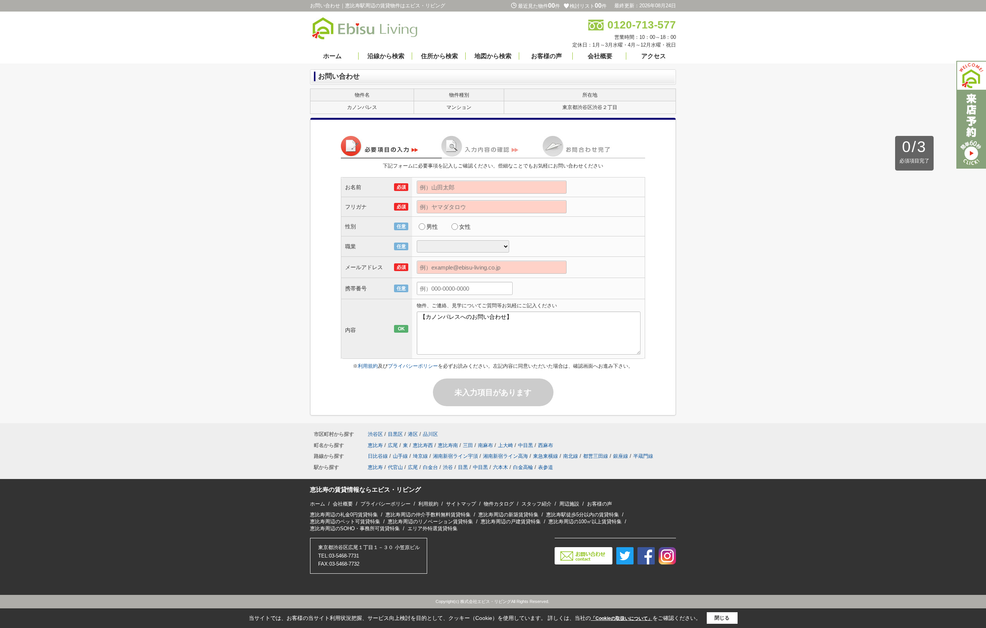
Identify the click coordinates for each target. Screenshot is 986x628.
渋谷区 (375, 434)
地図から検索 (493, 56)
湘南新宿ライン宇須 (455, 456)
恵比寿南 (448, 445)
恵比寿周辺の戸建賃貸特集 (511, 521)
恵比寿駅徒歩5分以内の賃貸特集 (582, 514)
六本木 (500, 467)
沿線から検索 (385, 56)
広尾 (393, 445)
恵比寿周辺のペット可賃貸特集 (345, 521)
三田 (468, 445)
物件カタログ (499, 504)
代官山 (395, 467)
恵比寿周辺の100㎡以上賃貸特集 (585, 521)
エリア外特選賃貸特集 (432, 528)
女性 (465, 226)
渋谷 (448, 467)
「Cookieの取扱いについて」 (621, 618)
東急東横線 (545, 456)
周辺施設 (569, 504)
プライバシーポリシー (413, 366)
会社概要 (600, 56)
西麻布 (545, 445)
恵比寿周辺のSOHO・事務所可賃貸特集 (355, 528)
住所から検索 (439, 56)
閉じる (721, 618)
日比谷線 (378, 456)
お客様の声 (546, 56)
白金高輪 (523, 467)
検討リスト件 (588, 6)
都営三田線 (595, 456)
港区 (413, 434)
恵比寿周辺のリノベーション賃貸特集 (430, 521)
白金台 (430, 467)
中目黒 (525, 445)
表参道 (545, 467)
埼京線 (420, 456)
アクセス (653, 56)
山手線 (400, 456)
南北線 (570, 456)
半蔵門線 (643, 456)
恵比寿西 (423, 445)
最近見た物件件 (539, 6)
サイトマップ (461, 504)
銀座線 (620, 456)
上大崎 (505, 445)
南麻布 (485, 445)
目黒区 (395, 434)
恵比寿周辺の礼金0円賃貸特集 (344, 514)
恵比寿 (375, 445)
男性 (432, 226)
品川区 (430, 434)
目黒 (463, 467)
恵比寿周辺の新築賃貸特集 (508, 514)
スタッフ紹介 (537, 504)
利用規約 (368, 366)
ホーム (332, 56)
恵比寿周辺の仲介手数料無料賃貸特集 (428, 514)
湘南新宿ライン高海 (505, 456)
